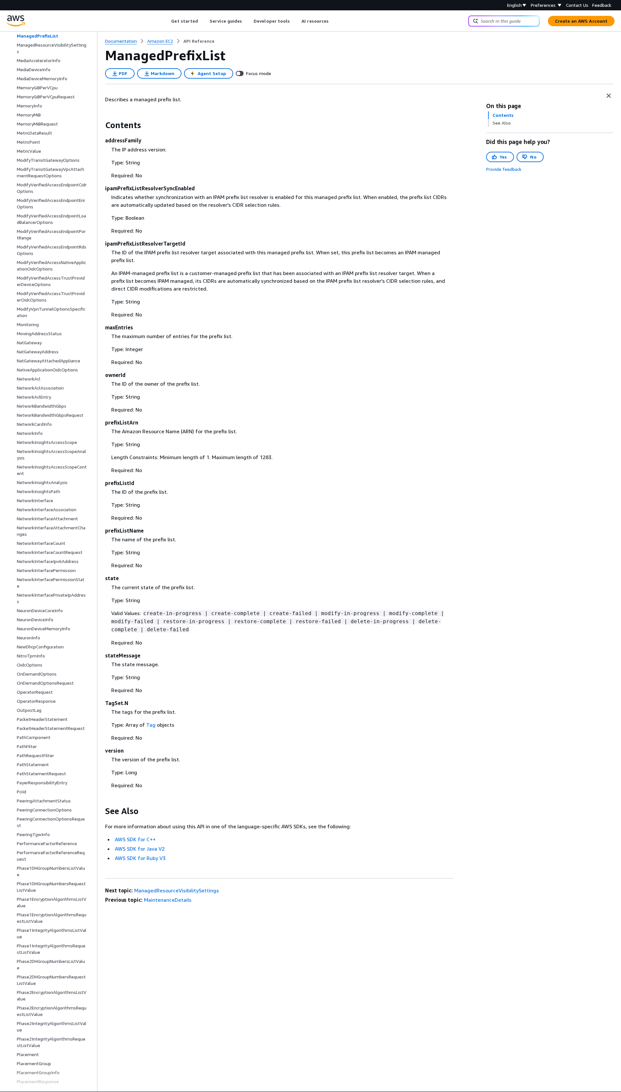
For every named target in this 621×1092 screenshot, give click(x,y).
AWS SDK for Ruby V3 (140, 858)
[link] (198, 41)
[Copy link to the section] (100, 125)
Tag (151, 725)
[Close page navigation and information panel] (608, 96)
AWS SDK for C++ (135, 839)
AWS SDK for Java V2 (140, 848)
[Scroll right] (334, 21)
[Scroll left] (166, 21)
